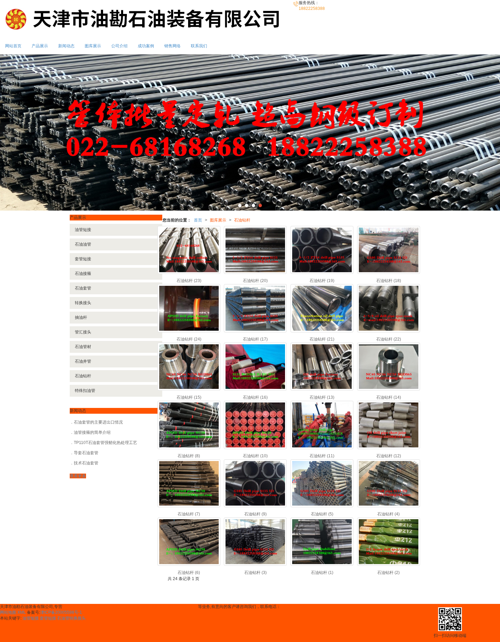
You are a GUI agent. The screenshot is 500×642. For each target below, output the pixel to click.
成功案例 (146, 46)
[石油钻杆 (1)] (322, 541)
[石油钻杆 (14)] (388, 366)
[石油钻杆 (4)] (388, 483)
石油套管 (83, 288)
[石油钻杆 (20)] (255, 250)
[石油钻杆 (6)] (189, 541)
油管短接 (83, 229)
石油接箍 (83, 273)
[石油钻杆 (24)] (189, 308)
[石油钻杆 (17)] (255, 308)
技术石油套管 (86, 463)
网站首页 (13, 46)
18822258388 (294, 606)
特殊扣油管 (85, 390)
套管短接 (83, 259)
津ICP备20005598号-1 (61, 612)
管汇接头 (83, 332)
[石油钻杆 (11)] (322, 424)
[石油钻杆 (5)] (322, 483)
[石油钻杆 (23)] (189, 250)
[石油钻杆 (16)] (255, 366)
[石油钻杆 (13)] (322, 366)
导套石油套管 (86, 452)
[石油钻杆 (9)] (255, 483)
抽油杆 (81, 317)
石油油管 (83, 244)
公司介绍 (119, 46)
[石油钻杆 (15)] (189, 366)
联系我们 (199, 46)
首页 (198, 220)
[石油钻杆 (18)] (388, 250)
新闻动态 (66, 46)
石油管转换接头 (71, 618)
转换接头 (83, 302)
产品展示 (40, 46)
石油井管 (83, 361)
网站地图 (8, 612)
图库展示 (93, 46)
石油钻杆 (242, 220)
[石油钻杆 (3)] (255, 541)
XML (21, 612)
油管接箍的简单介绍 (92, 432)
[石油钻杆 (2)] (388, 541)
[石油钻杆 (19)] (322, 250)
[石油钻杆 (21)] (322, 308)
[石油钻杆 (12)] (388, 424)
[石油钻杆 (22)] (388, 308)
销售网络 (172, 46)
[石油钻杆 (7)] (189, 483)
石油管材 (83, 346)
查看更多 (78, 476)
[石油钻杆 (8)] (189, 424)
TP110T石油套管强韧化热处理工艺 (105, 442)
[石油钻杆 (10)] (255, 424)
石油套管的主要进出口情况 (98, 422)
